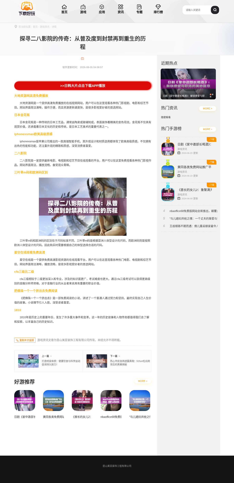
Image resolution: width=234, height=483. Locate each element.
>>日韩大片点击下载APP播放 (82, 86)
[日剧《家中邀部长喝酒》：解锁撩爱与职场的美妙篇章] (188, 70)
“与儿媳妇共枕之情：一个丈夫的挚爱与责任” (190, 218)
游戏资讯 (45, 26)
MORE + (142, 381)
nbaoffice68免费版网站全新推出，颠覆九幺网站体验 (190, 211)
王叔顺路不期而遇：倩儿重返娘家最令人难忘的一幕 (190, 226)
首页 (35, 26)
